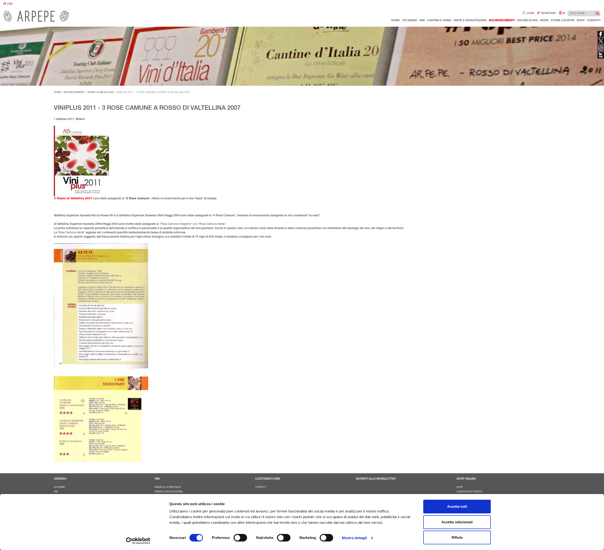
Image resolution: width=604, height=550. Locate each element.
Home (395, 20)
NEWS (544, 20)
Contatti (593, 20)
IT (5, 4)
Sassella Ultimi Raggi (167, 487)
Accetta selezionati (457, 522)
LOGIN (530, 13)
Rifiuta (457, 537)
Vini (422, 20)
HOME (57, 92)
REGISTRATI (548, 13)
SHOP (460, 487)
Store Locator (562, 20)
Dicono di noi (527, 20)
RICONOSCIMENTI (74, 92)
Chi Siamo (409, 20)
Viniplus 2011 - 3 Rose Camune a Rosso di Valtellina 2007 (153, 92)
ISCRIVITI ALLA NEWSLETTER (375, 479)
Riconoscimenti (502, 20)
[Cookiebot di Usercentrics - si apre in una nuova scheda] (138, 540)
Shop (581, 20)
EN (10, 4)
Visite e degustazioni (470, 20)
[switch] (240, 537)
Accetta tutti (457, 506)
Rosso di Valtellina (100, 92)
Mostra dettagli (354, 538)
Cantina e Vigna (439, 20)
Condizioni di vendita (469, 492)
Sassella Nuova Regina (169, 492)
